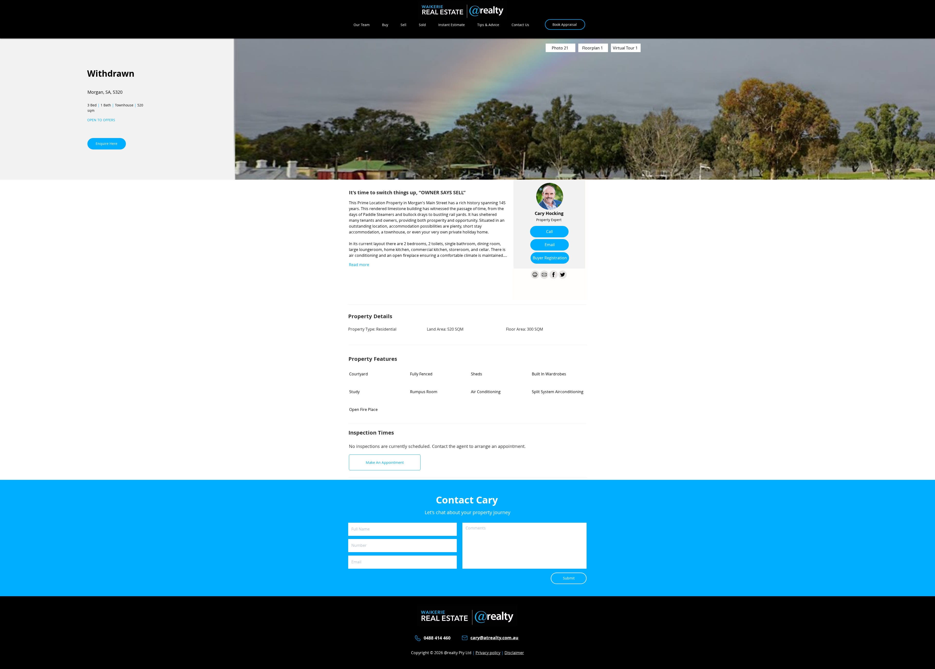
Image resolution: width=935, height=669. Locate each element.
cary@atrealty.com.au (494, 638)
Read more (359, 264)
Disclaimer (514, 652)
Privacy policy (488, 652)
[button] (550, 258)
